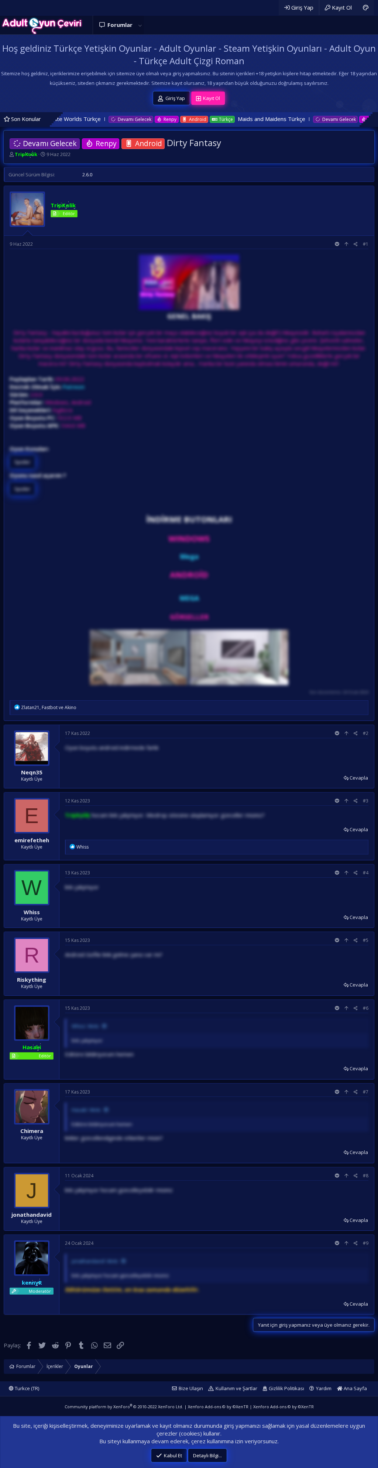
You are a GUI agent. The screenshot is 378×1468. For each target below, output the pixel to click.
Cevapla (359, 777)
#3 (365, 801)
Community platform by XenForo (124, 1406)
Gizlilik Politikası (286, 1388)
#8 (365, 1175)
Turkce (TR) (26, 1388)
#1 (365, 244)
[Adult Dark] (365, 7)
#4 (365, 873)
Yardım (323, 1388)
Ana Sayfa (355, 1388)
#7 (365, 1092)
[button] (140, 24)
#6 (365, 1008)
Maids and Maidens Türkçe (227, 118)
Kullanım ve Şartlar (236, 1388)
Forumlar (120, 24)
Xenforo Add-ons (218, 1406)
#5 (365, 940)
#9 (365, 1243)
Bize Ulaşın (191, 1388)
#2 (365, 733)
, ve (48, 707)
